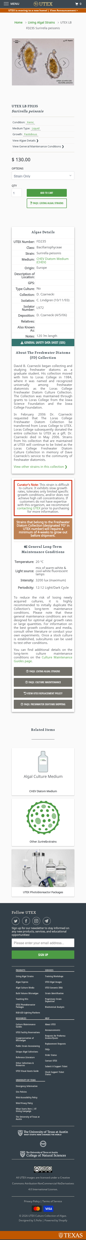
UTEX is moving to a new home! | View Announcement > (43, 10)
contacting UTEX (28, 508)
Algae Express (22, 982)
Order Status (51, 1055)
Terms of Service (52, 1201)
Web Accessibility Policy (26, 1097)
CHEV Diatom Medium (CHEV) (53, 260)
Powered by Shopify (55, 1220)
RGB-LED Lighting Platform (28, 1012)
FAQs (47, 1049)
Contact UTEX (51, 1060)
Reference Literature (25, 1057)
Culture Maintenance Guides (25, 1025)
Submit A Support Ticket (56, 1066)
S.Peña (38, 1220)
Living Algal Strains (25, 976)
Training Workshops (54, 976)
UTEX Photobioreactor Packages (25, 1005)
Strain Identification (54, 993)
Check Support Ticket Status (54, 1073)
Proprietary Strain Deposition (53, 1000)
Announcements (52, 1030)
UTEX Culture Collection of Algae (47, 1216)
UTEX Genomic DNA (54, 987)
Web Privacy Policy (24, 1103)
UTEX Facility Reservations (28, 1032)
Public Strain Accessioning (28, 1046)
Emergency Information (27, 1086)
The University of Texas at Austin (28, 1117)
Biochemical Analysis (54, 1007)
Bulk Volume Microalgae (27, 993)
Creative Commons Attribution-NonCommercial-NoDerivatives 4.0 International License (43, 1183)
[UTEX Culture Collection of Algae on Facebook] (27, 921)
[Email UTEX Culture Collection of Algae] (47, 921)
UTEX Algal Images (53, 982)
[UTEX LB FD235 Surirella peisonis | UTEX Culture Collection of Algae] (43, 62)
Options (17, 168)
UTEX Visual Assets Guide (27, 1071)
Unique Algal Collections (27, 1051)
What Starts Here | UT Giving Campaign (26, 1110)
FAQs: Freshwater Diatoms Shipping (44, 704)
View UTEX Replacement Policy (44, 693)
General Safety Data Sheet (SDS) (44, 342)
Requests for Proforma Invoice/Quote (55, 1036)
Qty (14, 185)
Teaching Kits (22, 999)
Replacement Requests (55, 1043)
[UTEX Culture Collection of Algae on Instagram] (37, 921)
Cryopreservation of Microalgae (25, 1039)
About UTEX (50, 1024)
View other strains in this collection (40, 466)
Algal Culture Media (25, 987)
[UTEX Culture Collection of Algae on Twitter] (16, 921)
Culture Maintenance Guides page (43, 659)
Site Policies (21, 1092)
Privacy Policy (32, 1201)
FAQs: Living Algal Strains (47, 203)
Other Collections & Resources (25, 1064)
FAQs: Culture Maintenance (44, 682)
